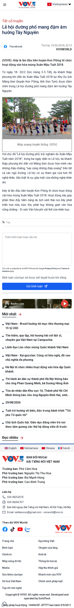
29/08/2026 (12, 402)
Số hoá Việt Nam (11, 581)
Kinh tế (42, 554)
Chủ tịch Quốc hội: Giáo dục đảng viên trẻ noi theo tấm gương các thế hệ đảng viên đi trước (36, 424)
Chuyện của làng (48, 547)
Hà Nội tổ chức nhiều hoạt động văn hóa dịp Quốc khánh (38, 369)
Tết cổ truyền (12, 21)
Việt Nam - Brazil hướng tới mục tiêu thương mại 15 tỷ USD (37, 326)
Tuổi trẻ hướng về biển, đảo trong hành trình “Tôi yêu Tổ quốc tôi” (38, 413)
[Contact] (3, 603)
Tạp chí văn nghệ (12, 587)
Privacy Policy (51, 269)
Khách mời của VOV (49, 574)
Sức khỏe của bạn (12, 574)
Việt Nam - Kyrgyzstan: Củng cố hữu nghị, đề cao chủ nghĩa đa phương (37, 357)
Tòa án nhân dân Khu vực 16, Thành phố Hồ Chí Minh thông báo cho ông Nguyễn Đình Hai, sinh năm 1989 (36, 393)
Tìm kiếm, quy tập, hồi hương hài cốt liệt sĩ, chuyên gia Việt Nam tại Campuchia (33, 338)
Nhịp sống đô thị (11, 561)
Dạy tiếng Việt (46, 541)
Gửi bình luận (34, 286)
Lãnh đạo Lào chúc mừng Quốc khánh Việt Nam (36, 347)
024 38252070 (15, 497)
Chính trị (7, 554)
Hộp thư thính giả (48, 567)
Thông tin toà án (47, 561)
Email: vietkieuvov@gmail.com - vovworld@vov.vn (35, 512)
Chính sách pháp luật (50, 581)
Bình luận (7, 547)
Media (6, 567)
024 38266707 (15, 502)
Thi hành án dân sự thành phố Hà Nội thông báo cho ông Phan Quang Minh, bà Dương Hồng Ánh (36, 381)
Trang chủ (8, 541)
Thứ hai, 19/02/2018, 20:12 (56, 45)
